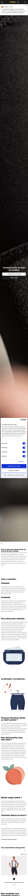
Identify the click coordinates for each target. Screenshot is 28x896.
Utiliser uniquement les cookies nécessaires (14, 475)
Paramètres (21, 461)
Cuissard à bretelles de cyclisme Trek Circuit (14, 882)
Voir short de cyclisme (14, 274)
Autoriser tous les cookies (14, 466)
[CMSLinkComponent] (2, 570)
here (22, 12)
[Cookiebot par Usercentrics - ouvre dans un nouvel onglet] (20, 420)
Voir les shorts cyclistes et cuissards (8, 839)
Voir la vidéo (14, 277)
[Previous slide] (21, 850)
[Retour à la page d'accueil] (1, 543)
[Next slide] (24, 850)
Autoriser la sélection (14, 470)
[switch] (24, 448)
